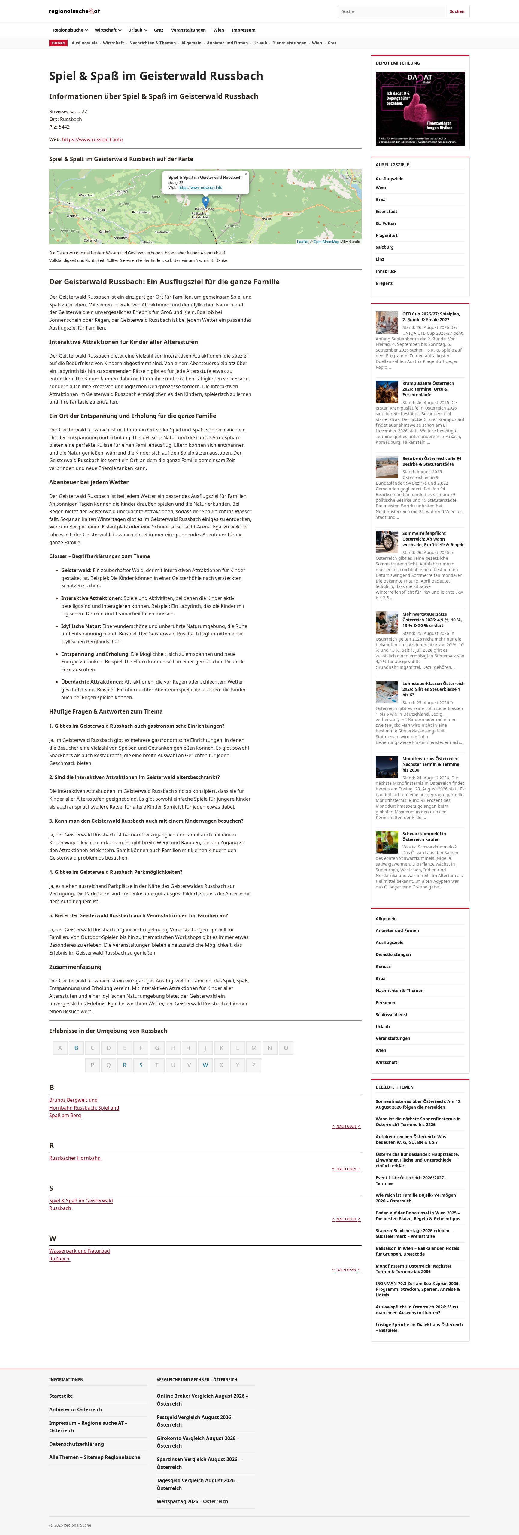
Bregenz (384, 283)
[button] (205, 202)
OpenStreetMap (326, 241)
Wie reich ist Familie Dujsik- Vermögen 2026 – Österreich (416, 1198)
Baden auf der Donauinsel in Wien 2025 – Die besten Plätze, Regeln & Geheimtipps (418, 1215)
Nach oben (346, 1126)
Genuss (383, 966)
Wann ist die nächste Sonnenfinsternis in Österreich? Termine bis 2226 (418, 1121)
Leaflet (302, 241)
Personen (385, 1002)
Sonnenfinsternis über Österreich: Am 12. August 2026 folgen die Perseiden (419, 1104)
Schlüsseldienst (392, 1014)
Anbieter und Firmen (227, 43)
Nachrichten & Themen (152, 43)
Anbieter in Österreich (75, 1409)
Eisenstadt (386, 211)
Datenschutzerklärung (76, 1444)
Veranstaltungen (188, 30)
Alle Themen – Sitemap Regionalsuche (94, 1457)
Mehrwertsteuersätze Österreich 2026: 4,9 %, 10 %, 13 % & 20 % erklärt (432, 619)
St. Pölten (386, 223)
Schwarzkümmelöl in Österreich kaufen (424, 836)
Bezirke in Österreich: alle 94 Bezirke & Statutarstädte (431, 461)
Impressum (244, 30)
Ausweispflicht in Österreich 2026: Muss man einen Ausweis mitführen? (417, 1309)
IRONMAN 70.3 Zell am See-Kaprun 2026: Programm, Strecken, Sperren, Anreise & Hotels (418, 1289)
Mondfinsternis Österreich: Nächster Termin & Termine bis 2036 (430, 764)
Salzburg (385, 247)
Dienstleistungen (289, 43)
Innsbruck (386, 271)
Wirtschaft (106, 30)
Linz (380, 259)
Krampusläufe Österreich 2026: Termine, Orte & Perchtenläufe (428, 388)
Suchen (457, 11)
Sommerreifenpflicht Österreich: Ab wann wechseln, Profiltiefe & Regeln (433, 538)
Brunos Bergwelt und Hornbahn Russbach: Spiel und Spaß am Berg (84, 1108)
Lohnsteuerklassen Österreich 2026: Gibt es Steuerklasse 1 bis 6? (433, 689)
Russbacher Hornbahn (75, 1158)
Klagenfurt (387, 235)
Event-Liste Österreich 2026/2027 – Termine (411, 1180)
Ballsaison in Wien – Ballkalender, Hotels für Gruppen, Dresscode (417, 1251)
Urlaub (135, 30)
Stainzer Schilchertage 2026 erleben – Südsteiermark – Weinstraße (414, 1233)
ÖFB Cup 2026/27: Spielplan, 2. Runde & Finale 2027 (431, 316)
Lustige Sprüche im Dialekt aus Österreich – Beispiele (419, 1327)
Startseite (61, 1396)
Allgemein (191, 43)
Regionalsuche (68, 30)
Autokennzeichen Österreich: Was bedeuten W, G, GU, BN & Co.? (411, 1139)
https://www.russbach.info (92, 139)
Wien (219, 30)
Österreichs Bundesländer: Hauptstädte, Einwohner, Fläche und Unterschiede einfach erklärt (417, 1159)
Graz (158, 30)
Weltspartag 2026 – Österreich (192, 1501)
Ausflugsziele (85, 43)
